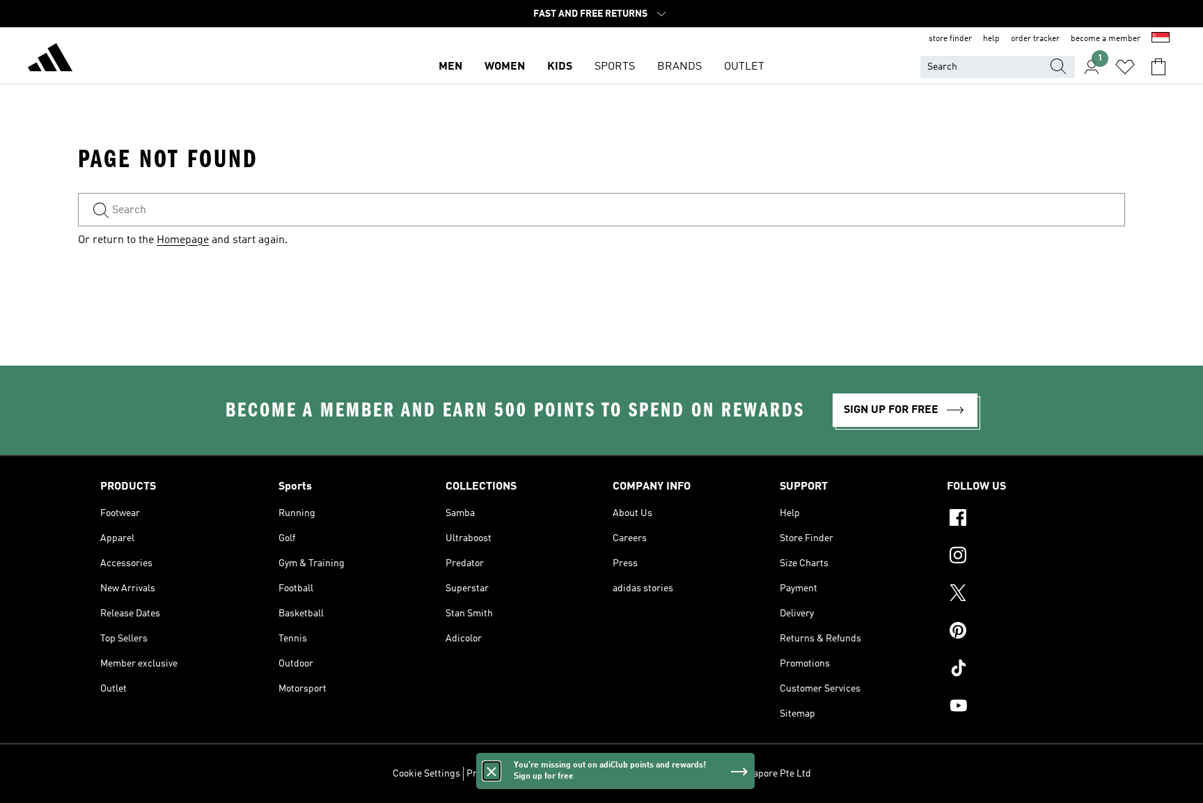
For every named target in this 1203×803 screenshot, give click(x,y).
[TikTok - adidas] (1025, 670)
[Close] (491, 771)
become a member (1105, 39)
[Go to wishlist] (1125, 67)
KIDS (559, 66)
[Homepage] (50, 60)
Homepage (183, 240)
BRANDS (679, 66)
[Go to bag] (1158, 67)
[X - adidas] (1025, 595)
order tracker (1035, 39)
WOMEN (505, 66)
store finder (950, 39)
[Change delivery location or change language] (1160, 39)
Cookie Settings (426, 774)
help (991, 39)
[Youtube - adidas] (1025, 707)
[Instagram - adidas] (1025, 557)
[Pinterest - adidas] (1025, 632)
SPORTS (615, 66)
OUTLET (744, 66)
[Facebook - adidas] (1025, 519)
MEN (450, 66)
